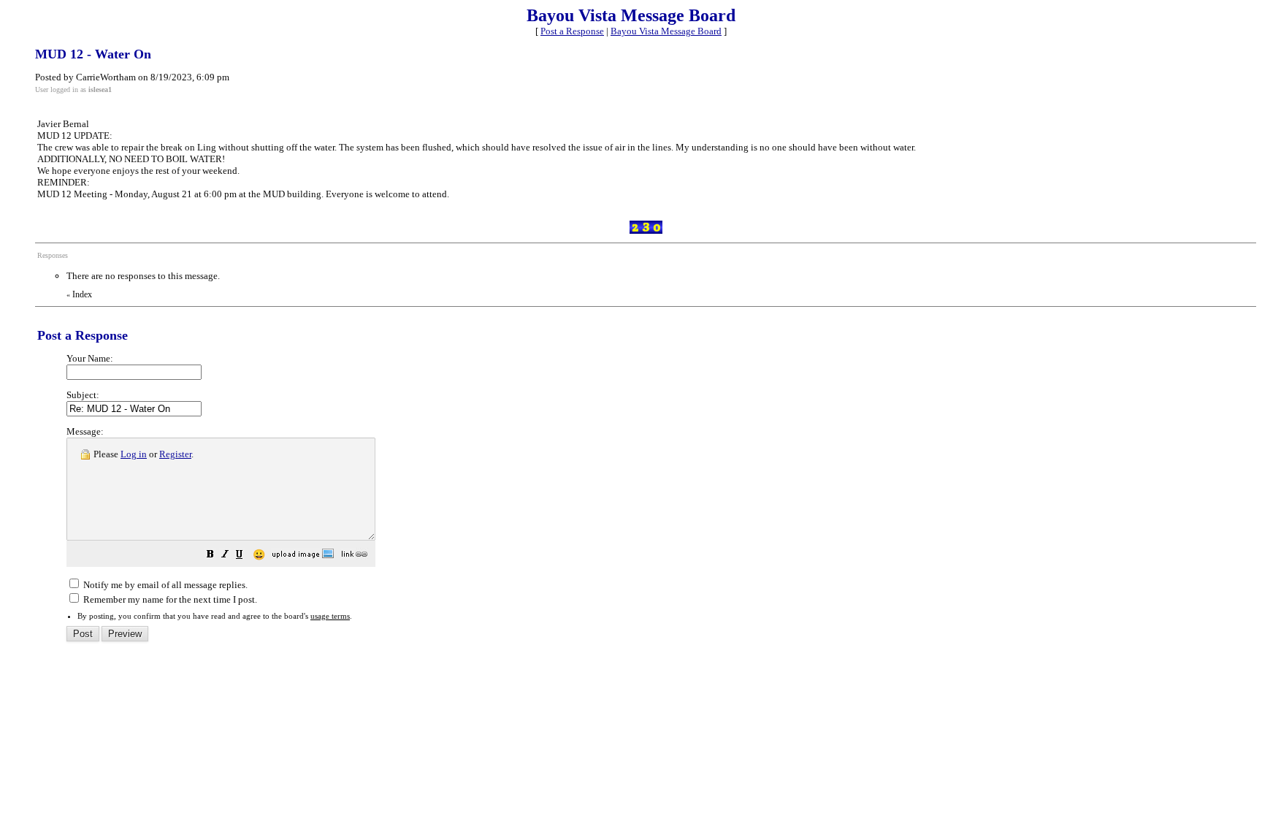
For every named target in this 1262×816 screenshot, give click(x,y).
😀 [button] (259, 554)
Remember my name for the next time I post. (169, 599)
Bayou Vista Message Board (666, 31)
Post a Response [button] (572, 31)
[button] (210, 556)
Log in (134, 454)
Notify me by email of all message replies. (164, 584)
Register (175, 454)
